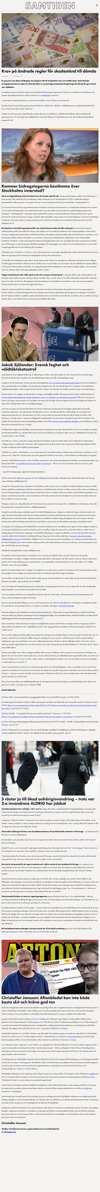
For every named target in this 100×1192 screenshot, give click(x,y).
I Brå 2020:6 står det (66, 606)
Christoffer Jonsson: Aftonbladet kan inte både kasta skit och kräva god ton (46, 1000)
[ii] (76, 397)
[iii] (26, 481)
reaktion (93, 1074)
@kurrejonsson (10, 1132)
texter (26, 1062)
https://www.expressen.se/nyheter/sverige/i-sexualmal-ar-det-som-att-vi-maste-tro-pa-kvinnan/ (37, 717)
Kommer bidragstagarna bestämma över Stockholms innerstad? (41, 188)
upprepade (71, 1036)
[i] (80, 383)
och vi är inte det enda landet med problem (64, 383)
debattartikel (45, 95)
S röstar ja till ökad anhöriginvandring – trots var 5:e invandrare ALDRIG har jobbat (48, 801)
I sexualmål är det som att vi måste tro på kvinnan (33, 463)
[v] (42, 618)
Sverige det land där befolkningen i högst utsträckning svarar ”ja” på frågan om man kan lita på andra (38, 397)
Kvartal (79, 848)
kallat (87, 1088)
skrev (36, 1022)
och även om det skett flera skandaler (65, 421)
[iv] (18, 542)
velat (87, 1045)
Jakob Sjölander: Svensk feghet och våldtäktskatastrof (35, 367)
